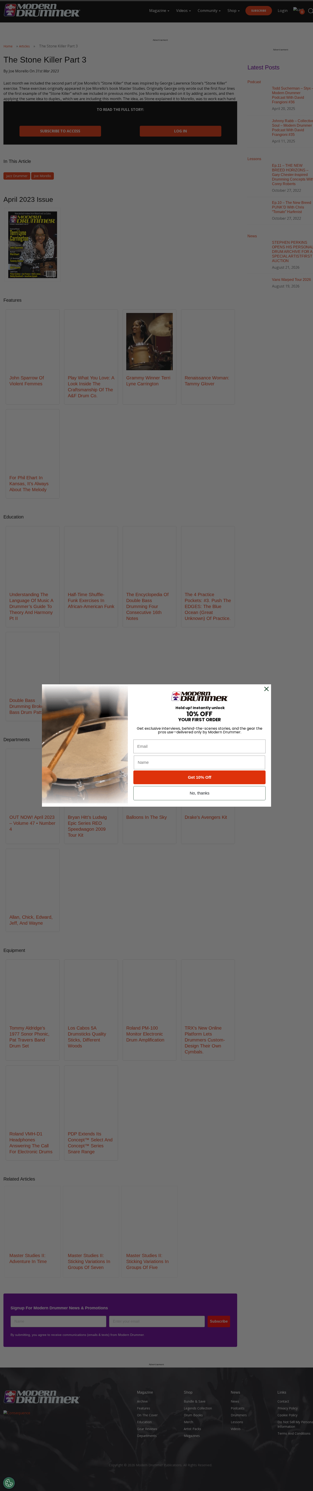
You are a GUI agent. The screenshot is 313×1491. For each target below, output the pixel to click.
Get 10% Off (199, 777)
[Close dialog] (267, 688)
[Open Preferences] (9, 1483)
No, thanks (199, 793)
